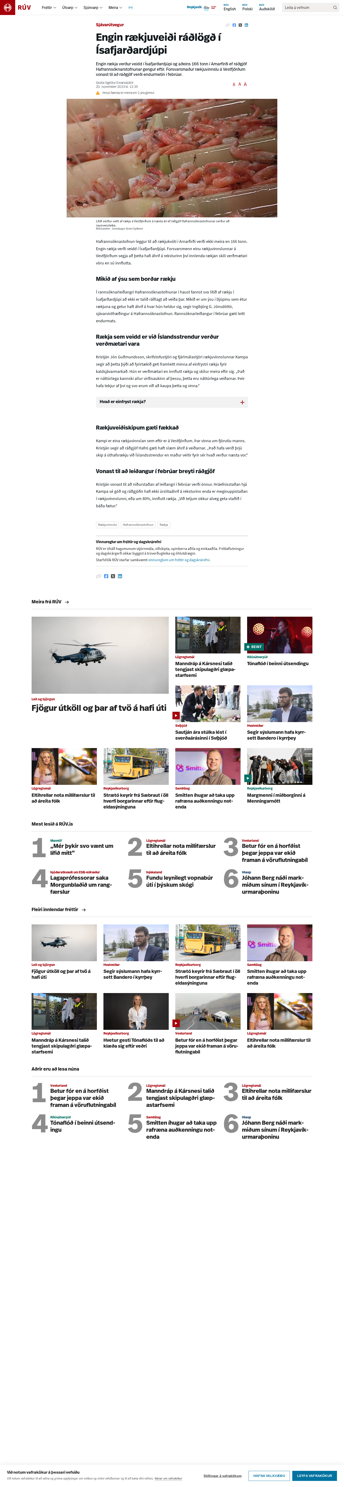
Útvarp (67, 7)
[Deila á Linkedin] (246, 25)
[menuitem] (55, 7)
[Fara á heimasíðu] (19, 7)
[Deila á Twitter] (240, 25)
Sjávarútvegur (110, 25)
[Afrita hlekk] (228, 25)
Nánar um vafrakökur (168, 1478)
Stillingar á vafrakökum (223, 1476)
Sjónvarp (91, 7)
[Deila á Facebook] (234, 25)
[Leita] (335, 7)
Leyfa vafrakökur (314, 1476)
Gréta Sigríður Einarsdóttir (114, 83)
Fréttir (47, 7)
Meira (113, 7)
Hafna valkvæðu (269, 1476)
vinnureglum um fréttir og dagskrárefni (178, 559)
